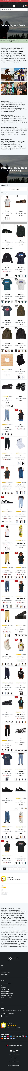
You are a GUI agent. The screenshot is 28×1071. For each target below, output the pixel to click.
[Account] (23, 6)
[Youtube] (17, 1051)
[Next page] (23, 869)
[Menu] (2, 6)
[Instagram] (14, 1051)
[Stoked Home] (14, 6)
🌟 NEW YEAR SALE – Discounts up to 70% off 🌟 (11, 0)
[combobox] (14, 9)
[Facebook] (11, 1051)
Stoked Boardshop (16, 1065)
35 (19, 868)
